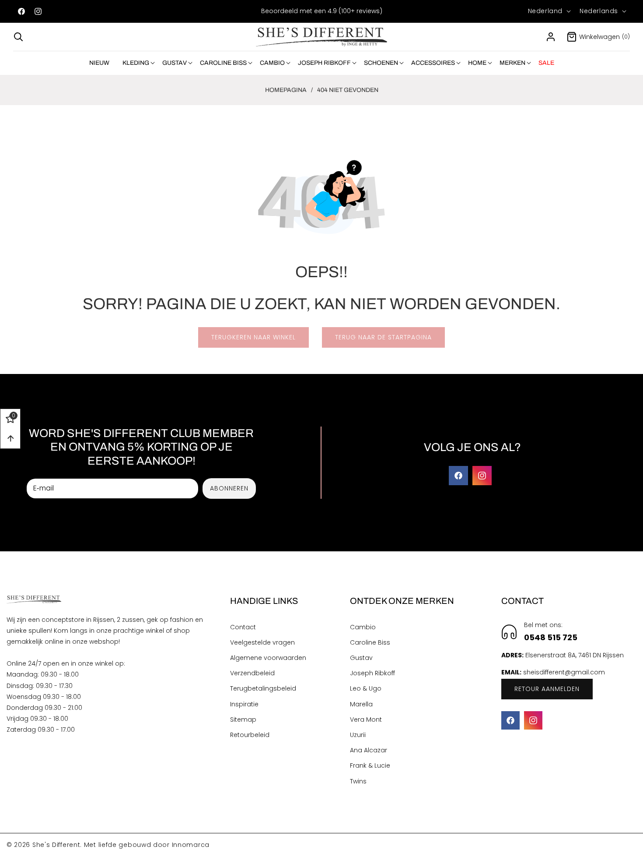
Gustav (361, 658)
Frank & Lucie (370, 766)
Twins (358, 781)
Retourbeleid (249, 734)
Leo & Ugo (365, 688)
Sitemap (243, 719)
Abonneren (229, 488)
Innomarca (191, 844)
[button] (18, 37)
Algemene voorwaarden (268, 658)
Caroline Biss (370, 642)
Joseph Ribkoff (372, 673)
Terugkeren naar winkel (253, 337)
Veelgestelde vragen (262, 642)
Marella (361, 704)
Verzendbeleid (252, 673)
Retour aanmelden (547, 688)
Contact (243, 627)
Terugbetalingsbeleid (263, 688)
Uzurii (358, 734)
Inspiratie (244, 704)
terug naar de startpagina (383, 337)
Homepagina (286, 90)
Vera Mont (366, 719)
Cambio (363, 627)
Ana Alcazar (368, 750)
